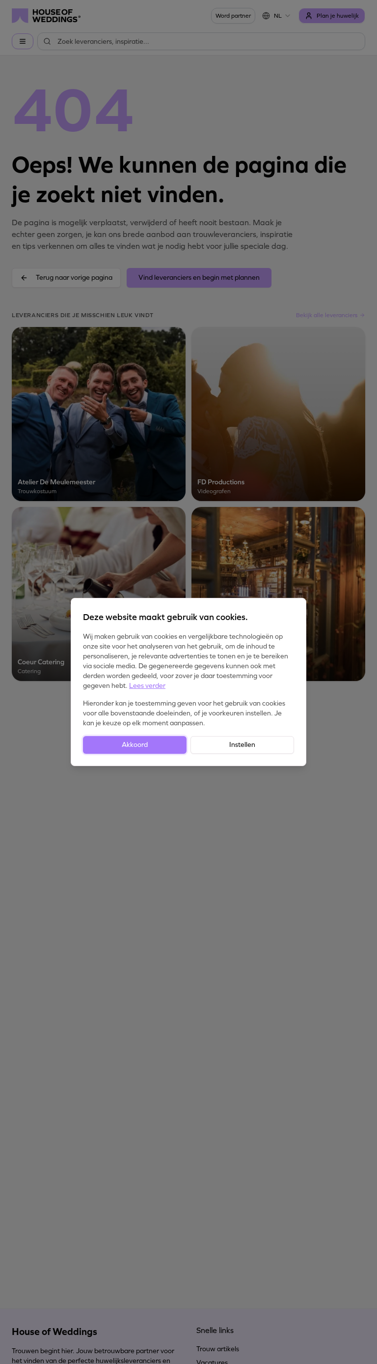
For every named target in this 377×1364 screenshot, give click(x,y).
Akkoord (135, 745)
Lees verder (147, 686)
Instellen (242, 745)
